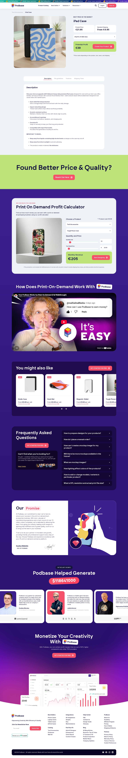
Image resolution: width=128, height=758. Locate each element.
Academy (107, 719)
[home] (18, 5)
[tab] (48, 78)
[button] (55, 5)
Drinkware (51, 732)
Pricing (106, 724)
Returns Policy (108, 736)
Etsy (67, 721)
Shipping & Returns (110, 728)
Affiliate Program (109, 721)
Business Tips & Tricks (90, 732)
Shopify (68, 719)
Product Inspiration (89, 736)
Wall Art (50, 734)
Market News (87, 738)
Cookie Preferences (110, 743)
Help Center (22, 466)
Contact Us (86, 719)
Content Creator (71, 736)
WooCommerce (70, 724)
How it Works (108, 726)
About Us (107, 717)
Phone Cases (52, 717)
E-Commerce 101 (88, 734)
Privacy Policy (108, 734)
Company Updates (88, 741)
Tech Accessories (53, 730)
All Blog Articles (88, 730)
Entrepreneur (70, 732)
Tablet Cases (52, 721)
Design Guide (87, 721)
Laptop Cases (52, 719)
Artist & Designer (71, 730)
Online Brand (70, 734)
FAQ (84, 717)
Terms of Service (109, 741)
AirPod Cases (52, 724)
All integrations (70, 717)
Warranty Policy (109, 738)
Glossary (86, 724)
